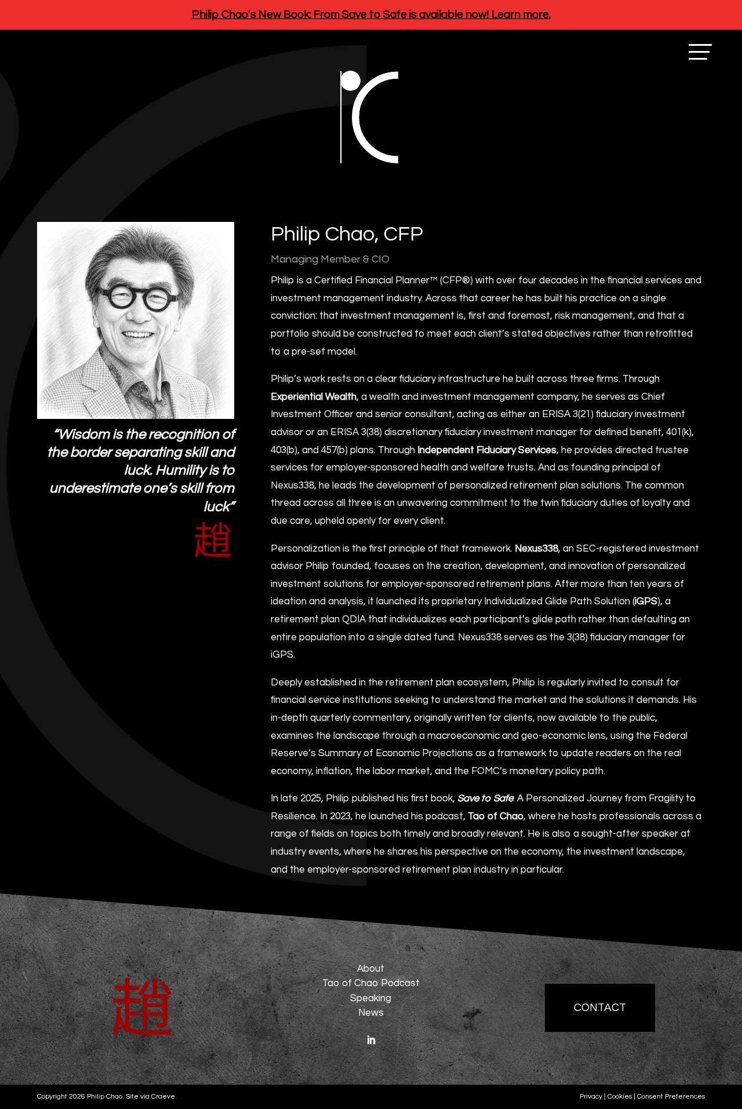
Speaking (370, 998)
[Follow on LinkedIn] (371, 1040)
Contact (600, 1007)
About (370, 969)
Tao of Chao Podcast (371, 983)
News (371, 1013)
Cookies (620, 1096)
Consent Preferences (671, 1096)
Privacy (591, 1096)
